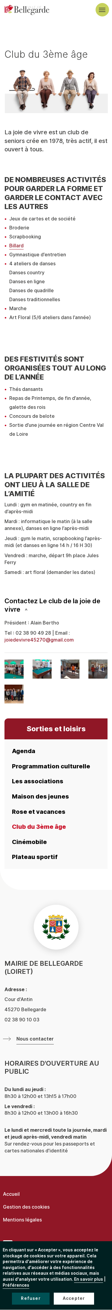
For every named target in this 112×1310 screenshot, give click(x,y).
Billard (16, 245)
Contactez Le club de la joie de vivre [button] (52, 605)
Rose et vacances (38, 811)
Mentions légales (22, 1219)
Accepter (74, 1298)
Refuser (30, 1298)
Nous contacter (35, 1039)
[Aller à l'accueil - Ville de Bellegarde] (26, 10)
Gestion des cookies (26, 1207)
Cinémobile (29, 841)
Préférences (16, 1285)
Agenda (23, 751)
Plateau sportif (35, 856)
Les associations (37, 781)
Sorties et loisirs (56, 728)
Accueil (11, 1194)
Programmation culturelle (51, 766)
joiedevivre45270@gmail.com (39, 639)
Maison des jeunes (40, 796)
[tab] (56, 605)
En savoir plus (88, 1279)
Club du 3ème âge (39, 826)
